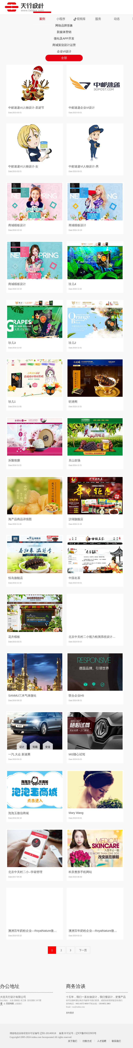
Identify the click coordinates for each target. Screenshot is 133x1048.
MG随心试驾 (77, 754)
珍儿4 (72, 284)
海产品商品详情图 (20, 519)
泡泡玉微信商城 (18, 813)
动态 (117, 19)
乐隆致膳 (14, 460)
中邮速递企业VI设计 (82, 107)
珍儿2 (72, 342)
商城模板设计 (17, 225)
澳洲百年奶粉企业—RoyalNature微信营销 (32, 930)
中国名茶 (74, 578)
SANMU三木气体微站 (22, 695)
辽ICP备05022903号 (86, 1033)
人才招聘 (101, 1040)
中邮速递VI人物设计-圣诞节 (26, 107)
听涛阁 (73, 401)
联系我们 (116, 1040)
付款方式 (87, 1040)
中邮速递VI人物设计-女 (23, 166)
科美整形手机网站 (80, 872)
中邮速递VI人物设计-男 (84, 166)
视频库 (81, 19)
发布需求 (70, 1012)
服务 (98, 19)
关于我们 (72, 1040)
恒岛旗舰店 (15, 578)
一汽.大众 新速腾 (19, 754)
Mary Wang (76, 812)
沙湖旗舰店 (76, 519)
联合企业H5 (76, 695)
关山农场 (74, 460)
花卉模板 (14, 636)
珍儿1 (12, 401)
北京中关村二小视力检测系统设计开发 (93, 636)
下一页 (83, 950)
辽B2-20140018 (48, 1033)
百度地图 (10, 1003)
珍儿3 (12, 342)
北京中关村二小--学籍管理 (25, 872)
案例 (42, 19)
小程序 (60, 19)
